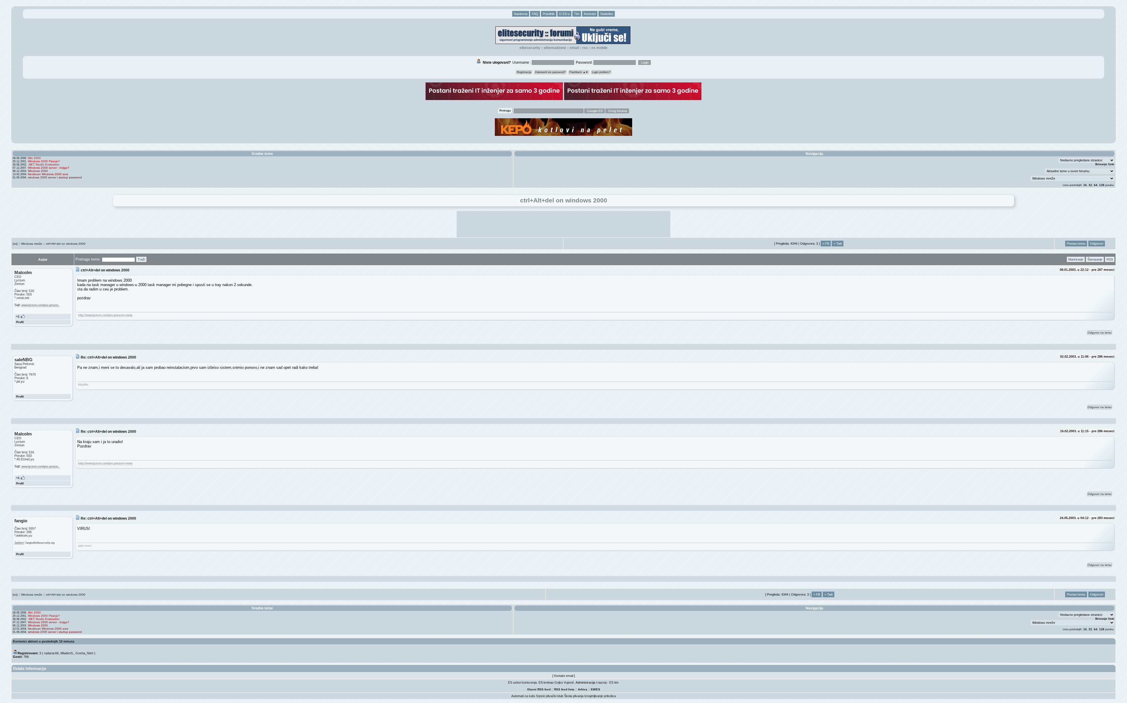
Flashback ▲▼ (578, 72)
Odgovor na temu (1099, 332)
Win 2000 (34, 158)
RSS (585, 48)
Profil (20, 322)
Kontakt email (563, 675)
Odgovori (1096, 243)
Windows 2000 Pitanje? (44, 161)
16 (1085, 185)
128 (1101, 185)
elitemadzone (555, 48)
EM (593, 689)
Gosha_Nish (84, 653)
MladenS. (67, 653)
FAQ (535, 14)
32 (1090, 185)
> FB (825, 243)
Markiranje (1075, 259)
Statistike (606, 14)
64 (1095, 185)
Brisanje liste (1104, 164)
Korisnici (590, 14)
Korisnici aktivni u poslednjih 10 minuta (43, 641)
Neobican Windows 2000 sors (48, 174)
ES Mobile (599, 48)
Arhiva (582, 689)
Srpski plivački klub (549, 696)
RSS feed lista (564, 689)
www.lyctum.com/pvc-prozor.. (40, 305)
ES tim (613, 682)
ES (598, 689)
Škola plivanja (573, 696)
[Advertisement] (563, 224)
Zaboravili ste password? (550, 72)
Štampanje (1094, 259)
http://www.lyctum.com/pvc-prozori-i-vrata (105, 315)
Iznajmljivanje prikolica (600, 696)
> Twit (838, 243)
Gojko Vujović (564, 682)
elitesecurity (529, 48)
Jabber (19, 542)
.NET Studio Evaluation (44, 164)
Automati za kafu (523, 696)
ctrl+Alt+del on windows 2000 (65, 243)
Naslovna (520, 14)
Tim (576, 14)
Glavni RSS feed (539, 689)
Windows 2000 (38, 171)
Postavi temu (1076, 243)
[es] (15, 243)
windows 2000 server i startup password (55, 177)
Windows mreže (31, 243)
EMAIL (574, 48)
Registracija (524, 72)
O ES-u (564, 14)
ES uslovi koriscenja (522, 682)
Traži (141, 259)
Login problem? (601, 72)
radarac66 (51, 653)
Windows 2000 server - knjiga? (48, 167)
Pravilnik (549, 14)
